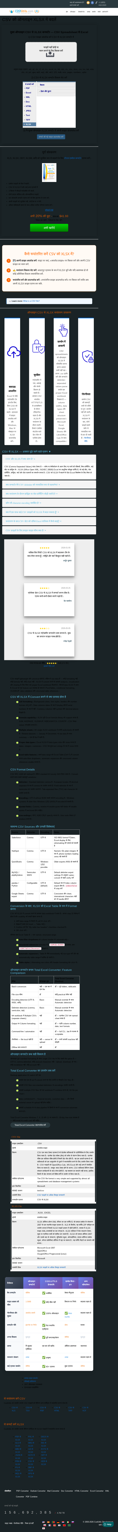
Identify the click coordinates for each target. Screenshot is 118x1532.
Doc (28, 102)
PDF (28, 88)
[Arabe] (70, 1525)
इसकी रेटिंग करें (49, 666)
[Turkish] (55, 1525)
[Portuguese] (54, 1522)
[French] (50, 1525)
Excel (28, 92)
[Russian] (73, 1522)
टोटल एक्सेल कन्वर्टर (72, 158)
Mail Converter (53, 1491)
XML (28, 97)
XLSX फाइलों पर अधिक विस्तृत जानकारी (51, 1267)
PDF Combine (31, 1497)
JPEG (28, 111)
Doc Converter (67, 1491)
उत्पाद (88, 12)
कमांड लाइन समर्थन (31, 1378)
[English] (44, 1522)
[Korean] (60, 1525)
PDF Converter (22, 1491)
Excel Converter (96, 1491)
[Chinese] (65, 1525)
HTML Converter (81, 1491)
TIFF (28, 120)
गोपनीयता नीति (18, 1523)
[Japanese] (44, 1528)
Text (28, 115)
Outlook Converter (37, 1491)
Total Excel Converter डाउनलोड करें (30, 1125)
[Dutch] (63, 1522)
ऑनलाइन (72, 12)
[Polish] (45, 1525)
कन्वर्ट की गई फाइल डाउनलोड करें (51, 137)
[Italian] (68, 1522)
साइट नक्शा (8, 1523)
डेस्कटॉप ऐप (81, 12)
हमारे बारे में (105, 12)
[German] (59, 1522)
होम (67, 12)
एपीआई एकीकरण (30, 1381)
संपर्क (99, 12)
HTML (29, 106)
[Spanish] (49, 1522)
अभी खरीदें (49, 227)
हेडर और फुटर (46, 91)
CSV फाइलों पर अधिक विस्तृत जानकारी (51, 1195)
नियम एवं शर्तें (29, 1523)
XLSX (28, 124)
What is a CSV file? (31, 301)
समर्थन (94, 12)
